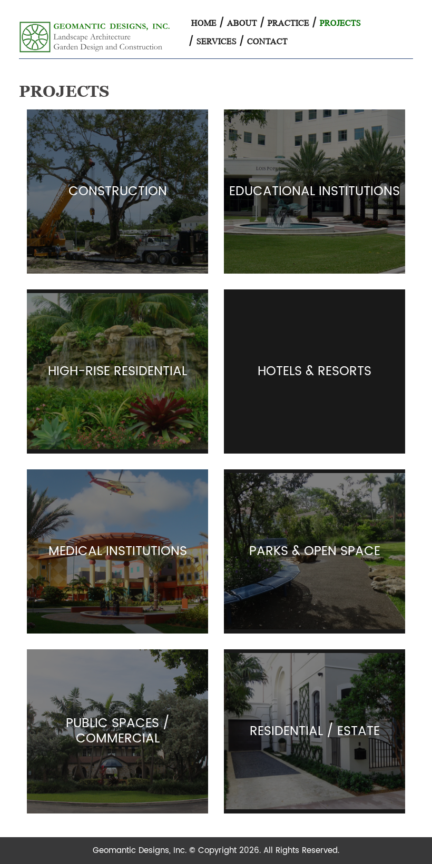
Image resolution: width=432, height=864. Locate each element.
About (242, 22)
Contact (267, 41)
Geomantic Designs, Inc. (141, 850)
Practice (288, 22)
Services (217, 41)
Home (204, 22)
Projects (340, 22)
